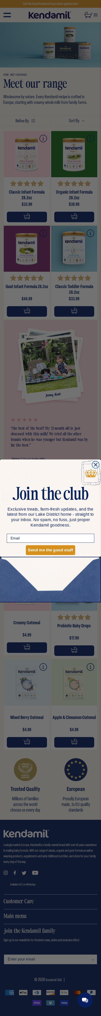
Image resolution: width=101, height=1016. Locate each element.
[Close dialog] (95, 464)
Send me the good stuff (50, 550)
